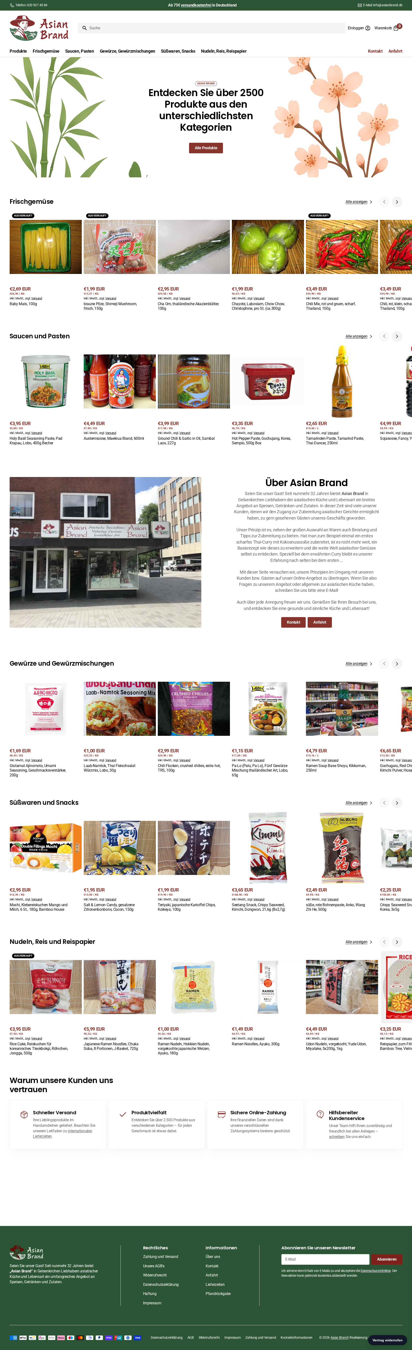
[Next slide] (397, 202)
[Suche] (83, 28)
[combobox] (216, 28)
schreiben (337, 1136)
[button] (359, 28)
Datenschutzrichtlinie (376, 1271)
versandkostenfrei (196, 5)
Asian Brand (339, 1337)
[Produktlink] (46, 259)
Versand (36, 298)
